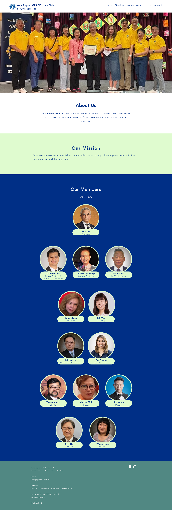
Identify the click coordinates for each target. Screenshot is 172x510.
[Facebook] (130, 466)
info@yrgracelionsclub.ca (40, 480)
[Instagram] (134, 466)
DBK (40, 503)
